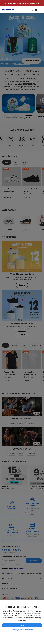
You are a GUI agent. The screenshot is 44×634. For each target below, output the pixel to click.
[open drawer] (40, 10)
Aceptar (22, 625)
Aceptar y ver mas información (22, 630)
